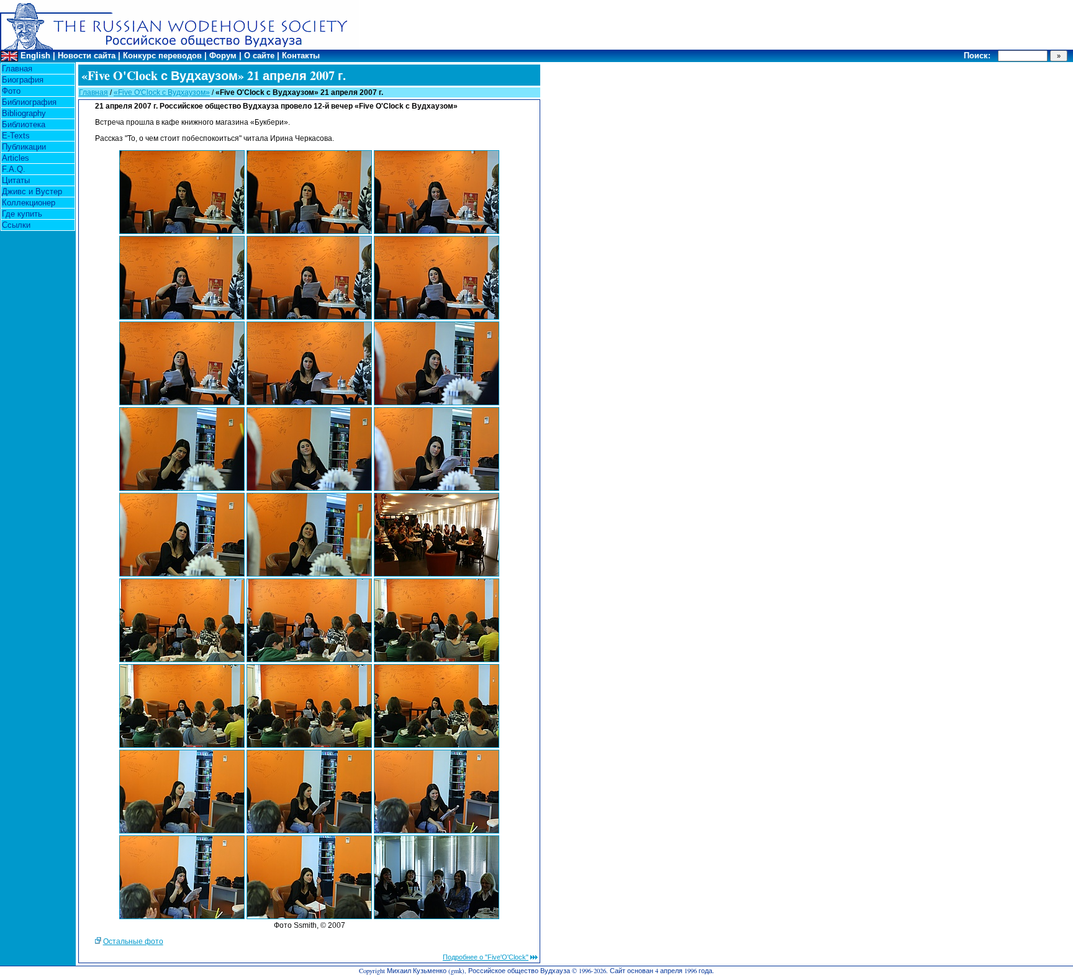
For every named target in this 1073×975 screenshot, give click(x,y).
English (35, 55)
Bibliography (24, 113)
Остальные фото (133, 941)
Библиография (29, 102)
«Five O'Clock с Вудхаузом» (162, 92)
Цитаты (16, 180)
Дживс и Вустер (32, 191)
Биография (22, 79)
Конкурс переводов (162, 55)
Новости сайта (86, 55)
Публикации (24, 146)
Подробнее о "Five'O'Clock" (485, 957)
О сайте (259, 55)
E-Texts (16, 135)
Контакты (301, 55)
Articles (15, 158)
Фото (11, 91)
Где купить (22, 213)
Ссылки (16, 225)
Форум (223, 55)
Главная (17, 68)
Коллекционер (28, 202)
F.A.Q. (13, 169)
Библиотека (23, 124)
